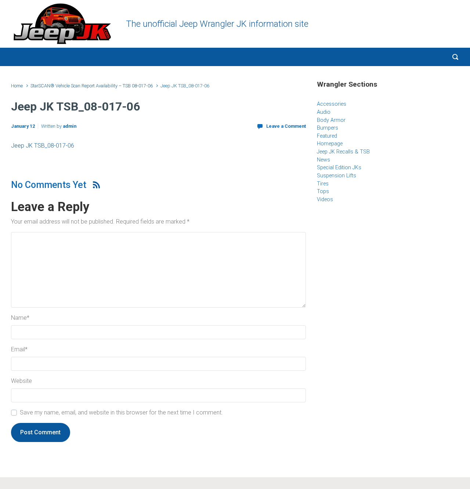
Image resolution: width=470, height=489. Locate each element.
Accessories (331, 104)
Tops (323, 191)
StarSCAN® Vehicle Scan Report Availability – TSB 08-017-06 (91, 85)
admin (69, 126)
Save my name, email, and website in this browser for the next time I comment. (121, 412)
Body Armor (331, 120)
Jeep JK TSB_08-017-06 (42, 145)
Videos (325, 199)
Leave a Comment (286, 126)
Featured (327, 136)
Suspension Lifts (336, 176)
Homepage (330, 144)
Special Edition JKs (339, 167)
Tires (323, 184)
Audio (323, 112)
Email (19, 349)
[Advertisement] (388, 268)
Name (20, 317)
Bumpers (327, 128)
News (323, 160)
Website (21, 380)
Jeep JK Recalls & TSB (343, 152)
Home (17, 85)
